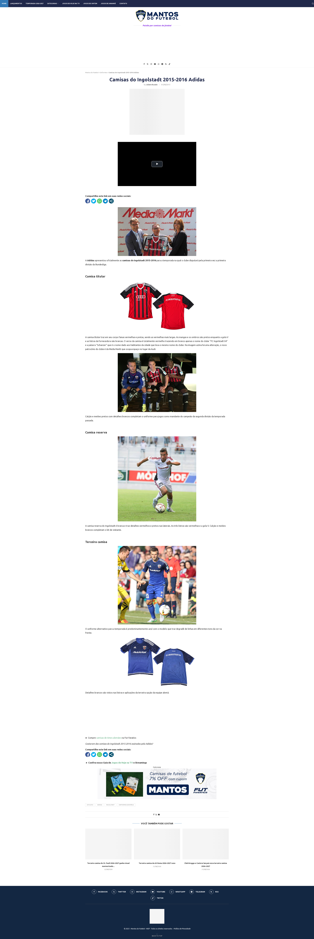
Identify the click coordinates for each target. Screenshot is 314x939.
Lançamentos (16, 3)
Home (4, 3)
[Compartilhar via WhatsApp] (99, 201)
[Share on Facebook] (153, 814)
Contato (123, 3)
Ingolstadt (110, 805)
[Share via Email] (159, 814)
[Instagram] (151, 64)
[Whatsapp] (158, 64)
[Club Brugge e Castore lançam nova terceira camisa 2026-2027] (206, 844)
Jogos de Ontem (90, 3)
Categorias (52, 3)
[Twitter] (147, 64)
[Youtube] (155, 64)
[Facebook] (144, 64)
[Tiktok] (169, 64)
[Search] (313, 3)
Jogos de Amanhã (108, 3)
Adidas (99, 805)
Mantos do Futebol (91, 72)
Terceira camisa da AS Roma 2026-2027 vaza (157, 863)
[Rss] (166, 64)
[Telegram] (162, 64)
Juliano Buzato (151, 85)
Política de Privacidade (182, 929)
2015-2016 (90, 805)
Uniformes (103, 72)
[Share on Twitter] (156, 815)
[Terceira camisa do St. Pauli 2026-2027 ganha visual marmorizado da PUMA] (108, 844)
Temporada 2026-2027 (34, 3)
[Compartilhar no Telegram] (105, 201)
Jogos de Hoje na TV (71, 3)
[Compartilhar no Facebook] (87, 201)
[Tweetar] (93, 201)
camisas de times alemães (108, 738)
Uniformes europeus (126, 805)
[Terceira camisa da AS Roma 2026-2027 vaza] (157, 844)
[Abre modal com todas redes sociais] (111, 201)
